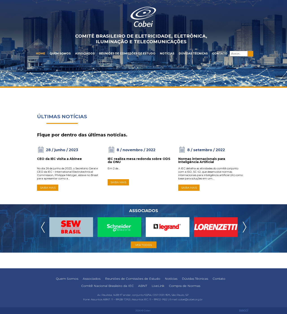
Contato (219, 53)
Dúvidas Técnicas (193, 53)
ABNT (142, 286)
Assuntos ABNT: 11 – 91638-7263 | (111, 299)
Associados (85, 53)
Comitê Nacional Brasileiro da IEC (107, 286)
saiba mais (48, 187)
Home (40, 53)
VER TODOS (143, 245)
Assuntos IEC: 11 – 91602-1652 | (151, 299)
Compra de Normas (184, 286)
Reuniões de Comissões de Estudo (127, 53)
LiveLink (158, 286)
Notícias (167, 53)
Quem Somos (60, 53)
